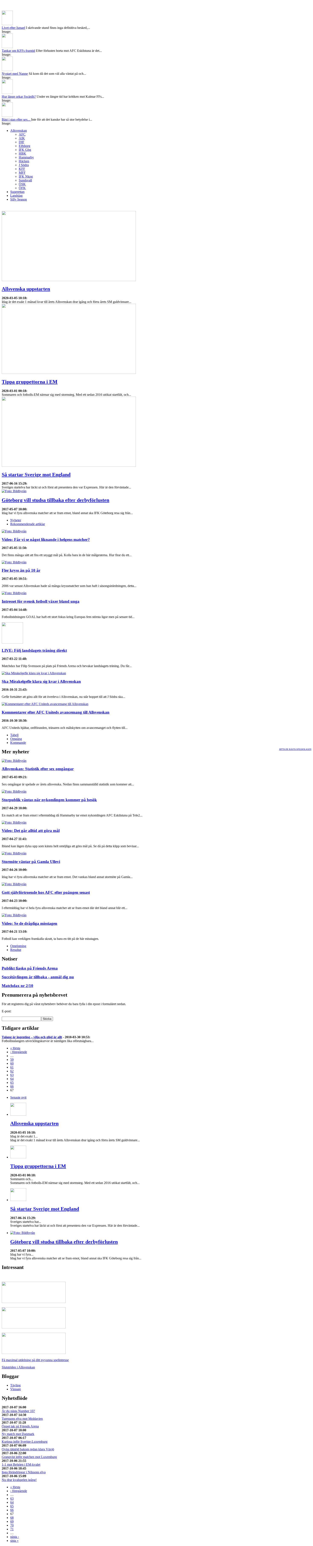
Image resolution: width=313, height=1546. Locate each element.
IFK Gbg (25, 149)
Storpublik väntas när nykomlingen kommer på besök (49, 800)
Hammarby (26, 157)
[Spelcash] (34, 1302)
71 (12, 1529)
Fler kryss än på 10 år (21, 570)
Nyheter (15, 520)
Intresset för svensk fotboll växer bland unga (40, 601)
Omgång (16, 739)
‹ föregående (18, 1052)
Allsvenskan (18, 130)
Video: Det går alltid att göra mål (31, 830)
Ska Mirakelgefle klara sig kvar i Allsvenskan (41, 681)
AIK (22, 138)
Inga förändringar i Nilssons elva (24, 1472)
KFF (22, 169)
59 (12, 1059)
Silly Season (18, 199)
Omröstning (18, 946)
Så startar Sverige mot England (36, 474)
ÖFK (22, 188)
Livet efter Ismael (13, 28)
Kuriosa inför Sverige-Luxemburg (24, 1441)
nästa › (14, 1537)
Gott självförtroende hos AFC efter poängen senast (46, 892)
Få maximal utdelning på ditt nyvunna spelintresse (35, 1360)
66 (12, 1086)
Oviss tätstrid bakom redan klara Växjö (28, 1449)
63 (12, 1075)
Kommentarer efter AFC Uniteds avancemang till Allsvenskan (55, 712)
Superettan (17, 192)
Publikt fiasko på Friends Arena (30, 968)
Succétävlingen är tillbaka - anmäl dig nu (38, 977)
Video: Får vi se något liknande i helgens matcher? (46, 539)
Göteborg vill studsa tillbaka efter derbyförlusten (55, 500)
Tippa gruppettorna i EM (29, 382)
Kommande (18, 742)
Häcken (24, 161)
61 (12, 1067)
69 (12, 1521)
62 (12, 1071)
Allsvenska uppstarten (26, 289)
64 (12, 1079)
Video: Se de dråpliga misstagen (29, 923)
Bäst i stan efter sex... (16, 119)
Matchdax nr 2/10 (17, 985)
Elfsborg (24, 146)
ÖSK (22, 184)
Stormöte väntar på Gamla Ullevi (31, 861)
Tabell (14, 735)
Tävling (15, 1385)
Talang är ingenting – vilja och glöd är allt (32, 1037)
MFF (22, 172)
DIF (21, 142)
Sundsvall (25, 180)
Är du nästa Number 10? (18, 1411)
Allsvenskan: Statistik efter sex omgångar (38, 769)
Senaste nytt (18, 1097)
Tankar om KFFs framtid (18, 50)
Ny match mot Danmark (18, 1434)
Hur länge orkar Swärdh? (19, 96)
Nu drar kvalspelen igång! (19, 1480)
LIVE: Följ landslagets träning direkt (34, 650)
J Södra (24, 165)
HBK (22, 153)
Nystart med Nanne (15, 73)
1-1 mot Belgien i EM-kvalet (21, 1464)
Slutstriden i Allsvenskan (18, 1367)
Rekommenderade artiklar (27, 524)
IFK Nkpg (26, 176)
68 (12, 1517)
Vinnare (15, 1389)
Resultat (15, 950)
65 (12, 1082)
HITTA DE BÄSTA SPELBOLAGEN (295, 749)
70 (12, 1525)
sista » (14, 1540)
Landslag (16, 195)
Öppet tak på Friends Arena (20, 1426)
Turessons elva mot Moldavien (22, 1418)
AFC (22, 134)
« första (15, 1048)
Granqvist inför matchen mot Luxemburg (29, 1457)
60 (12, 1063)
